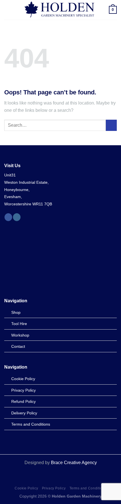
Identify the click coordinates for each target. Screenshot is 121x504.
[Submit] (111, 125)
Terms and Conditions (88, 488)
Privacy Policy (54, 488)
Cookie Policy (26, 488)
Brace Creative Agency (74, 462)
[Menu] (7, 10)
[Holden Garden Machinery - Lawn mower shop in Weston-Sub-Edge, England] (60, 10)
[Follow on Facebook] (8, 217)
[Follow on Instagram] (17, 217)
